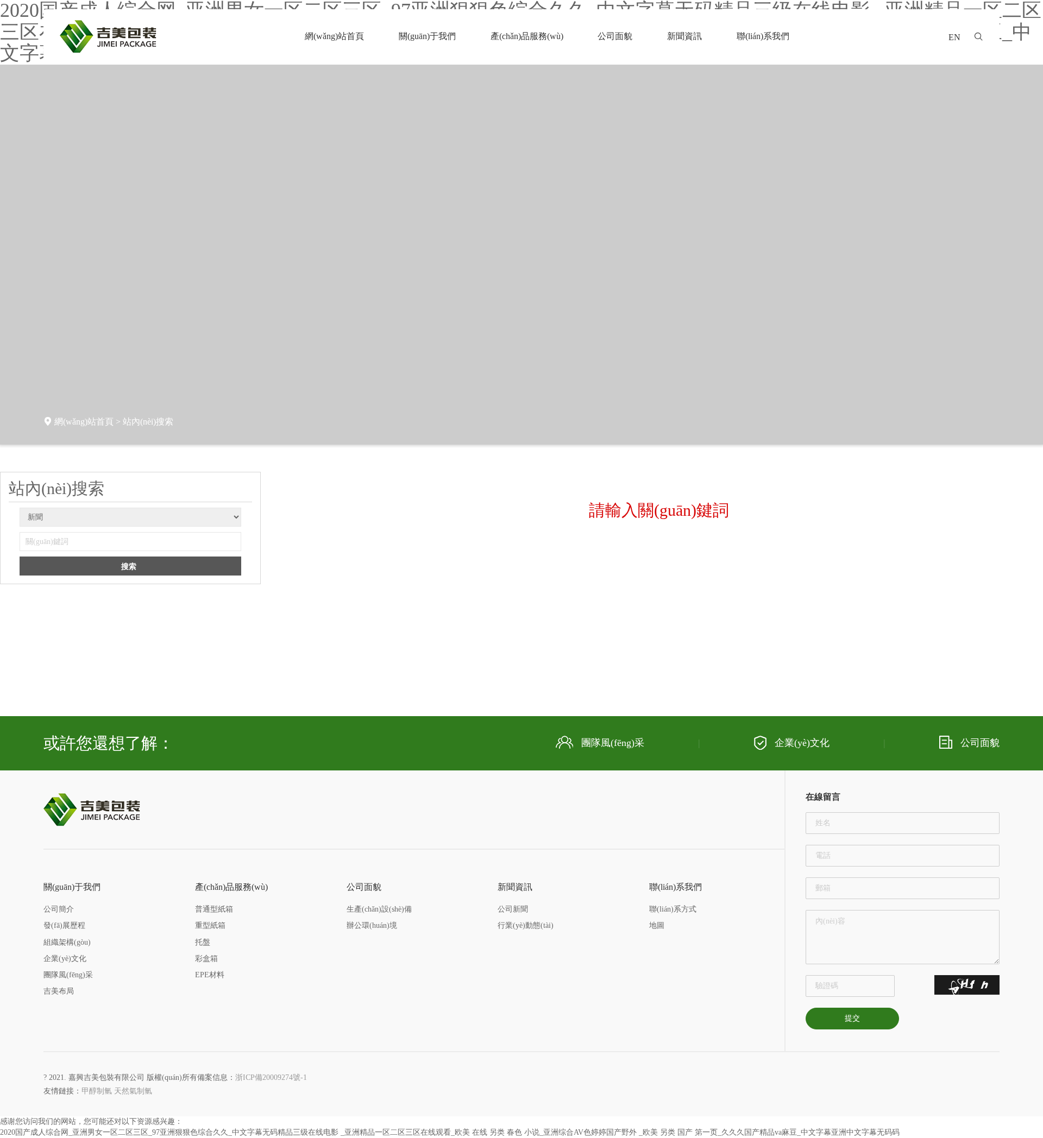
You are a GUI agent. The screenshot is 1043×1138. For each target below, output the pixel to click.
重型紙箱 (210, 925)
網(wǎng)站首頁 (334, 36)
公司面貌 (615, 36)
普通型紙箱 (214, 909)
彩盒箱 (206, 958)
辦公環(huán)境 (372, 925)
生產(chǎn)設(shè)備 (379, 909)
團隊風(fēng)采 (612, 742)
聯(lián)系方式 (672, 909)
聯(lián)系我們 (763, 36)
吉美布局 (58, 991)
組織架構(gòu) (67, 942)
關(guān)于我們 (427, 36)
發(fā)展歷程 (64, 925)
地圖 (656, 925)
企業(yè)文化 (802, 742)
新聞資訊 (684, 36)
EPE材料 (209, 975)
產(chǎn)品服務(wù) (527, 36)
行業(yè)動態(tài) (526, 925)
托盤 (202, 942)
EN (954, 37)
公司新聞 (513, 909)
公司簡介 (58, 909)
